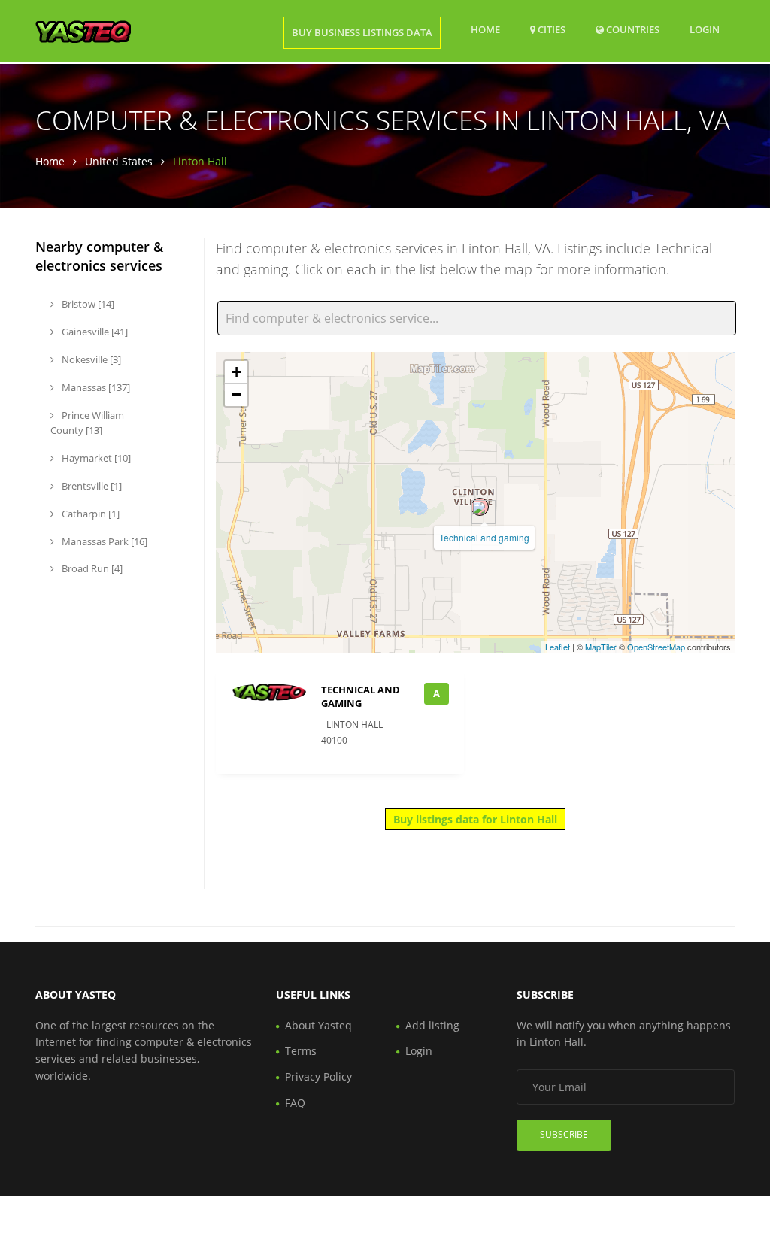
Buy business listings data (362, 32)
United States (119, 161)
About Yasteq (318, 1025)
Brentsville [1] (90, 486)
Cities (550, 29)
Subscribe (564, 1134)
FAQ (295, 1103)
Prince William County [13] (87, 423)
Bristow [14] (86, 304)
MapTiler (601, 647)
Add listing (432, 1025)
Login (705, 29)
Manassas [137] (94, 387)
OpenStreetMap (656, 647)
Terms (301, 1051)
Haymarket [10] (95, 458)
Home (485, 29)
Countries (631, 29)
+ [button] (236, 371)
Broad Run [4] (91, 568)
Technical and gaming (484, 537)
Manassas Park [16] (103, 541)
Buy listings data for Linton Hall (475, 819)
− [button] (236, 394)
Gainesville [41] (93, 331)
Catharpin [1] (89, 513)
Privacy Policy (318, 1076)
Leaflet (557, 647)
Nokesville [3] (90, 359)
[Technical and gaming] (480, 507)
